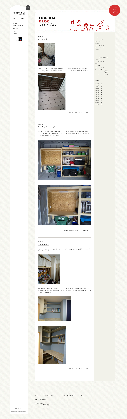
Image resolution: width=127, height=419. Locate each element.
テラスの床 (42, 39)
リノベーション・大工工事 (101, 74)
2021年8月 (98, 87)
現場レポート (72, 112)
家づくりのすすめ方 (18, 25)
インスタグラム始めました (101, 57)
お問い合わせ (70, 395)
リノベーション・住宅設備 (101, 73)
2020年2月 (98, 104)
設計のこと (98, 43)
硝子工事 (97, 59)
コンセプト (15, 23)
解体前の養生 (98, 69)
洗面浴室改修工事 (99, 61)
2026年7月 (98, 83)
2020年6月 (98, 96)
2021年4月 (98, 90)
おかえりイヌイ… (99, 67)
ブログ (14, 31)
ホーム (36, 395)
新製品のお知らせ (99, 45)
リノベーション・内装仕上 (101, 71)
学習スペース (43, 244)
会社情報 (15, 33)
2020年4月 (98, 100)
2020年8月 (98, 92)
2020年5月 (98, 98)
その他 (97, 49)
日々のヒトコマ (99, 39)
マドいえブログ (78, 112)
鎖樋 (96, 63)
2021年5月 (98, 88)
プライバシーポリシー (16, 408)
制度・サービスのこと (100, 47)
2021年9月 (98, 85)
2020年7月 (98, 94)
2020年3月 (98, 102)
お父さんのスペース (46, 127)
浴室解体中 (98, 65)
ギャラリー (15, 28)
